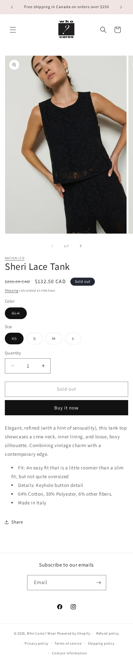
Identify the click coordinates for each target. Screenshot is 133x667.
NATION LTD (15, 258)
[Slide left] (52, 246)
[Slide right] (81, 246)
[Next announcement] (121, 7)
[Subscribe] (99, 582)
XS (18, 339)
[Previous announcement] (12, 7)
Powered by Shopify (73, 633)
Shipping (11, 290)
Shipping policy (101, 643)
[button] (13, 30)
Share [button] (17, 522)
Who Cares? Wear (41, 633)
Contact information (69, 653)
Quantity (13, 353)
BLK (19, 314)
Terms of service (68, 643)
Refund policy (107, 633)
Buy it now (66, 408)
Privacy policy (36, 643)
